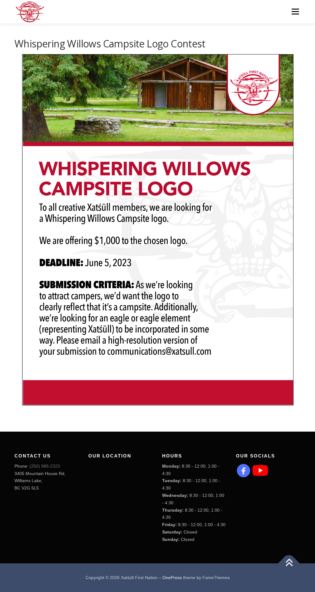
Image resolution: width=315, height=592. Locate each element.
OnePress (172, 577)
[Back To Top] (289, 563)
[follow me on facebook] (243, 470)
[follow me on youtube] (260, 470)
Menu (295, 11)
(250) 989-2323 (45, 466)
